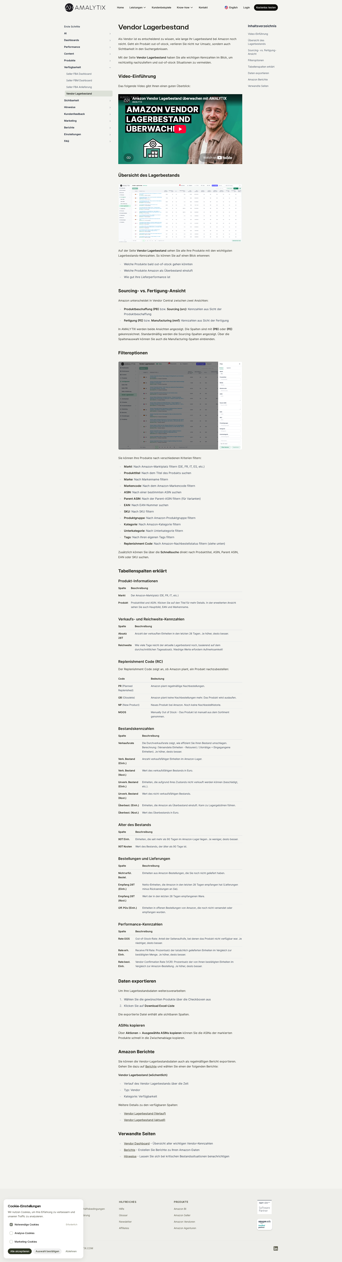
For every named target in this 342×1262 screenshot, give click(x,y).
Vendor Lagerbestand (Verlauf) (145, 1113)
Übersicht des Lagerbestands (257, 42)
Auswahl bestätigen (47, 1251)
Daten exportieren (258, 73)
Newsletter (125, 1221)
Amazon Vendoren (184, 1221)
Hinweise (130, 1156)
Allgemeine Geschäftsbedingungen (84, 1208)
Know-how (183, 7)
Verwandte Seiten (258, 85)
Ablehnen (71, 1251)
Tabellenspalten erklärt (261, 66)
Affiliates (124, 1228)
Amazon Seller (182, 1215)
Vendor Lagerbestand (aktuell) (144, 1120)
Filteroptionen (256, 60)
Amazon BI (180, 1208)
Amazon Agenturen (185, 1228)
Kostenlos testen (266, 7)
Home (120, 7)
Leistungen (135, 7)
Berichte (151, 1066)
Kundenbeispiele (161, 7)
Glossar (123, 1215)
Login (246, 7)
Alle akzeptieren (19, 1251)
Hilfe (121, 1208)
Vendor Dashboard (137, 1143)
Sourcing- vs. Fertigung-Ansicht (262, 52)
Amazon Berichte (258, 79)
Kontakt (203, 7)
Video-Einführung (258, 33)
